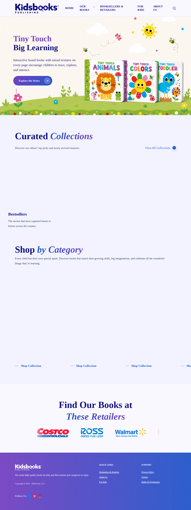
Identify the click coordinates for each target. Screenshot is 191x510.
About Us (103, 477)
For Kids (103, 482)
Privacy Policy (147, 472)
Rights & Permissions (150, 482)
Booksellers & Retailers (109, 472)
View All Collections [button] (157, 147)
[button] (32, 80)
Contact (144, 477)
